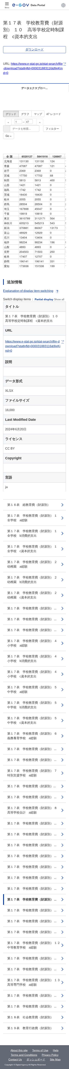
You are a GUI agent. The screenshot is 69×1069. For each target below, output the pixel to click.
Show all (59, 299)
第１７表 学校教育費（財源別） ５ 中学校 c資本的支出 (33, 720)
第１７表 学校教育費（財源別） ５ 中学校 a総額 (33, 689)
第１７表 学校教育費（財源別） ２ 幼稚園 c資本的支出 (33, 595)
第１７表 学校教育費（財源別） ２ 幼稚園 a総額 (33, 564)
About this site (19, 1050)
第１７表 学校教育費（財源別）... (31, 786)
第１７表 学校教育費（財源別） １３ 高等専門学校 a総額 (35, 982)
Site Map (55, 1059)
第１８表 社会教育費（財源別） (30, 1017)
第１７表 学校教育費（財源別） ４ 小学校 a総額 (33, 643)
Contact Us (15, 1059)
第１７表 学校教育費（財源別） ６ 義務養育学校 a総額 (33, 736)
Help (55, 1050)
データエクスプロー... (34, 88)
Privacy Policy (50, 1054)
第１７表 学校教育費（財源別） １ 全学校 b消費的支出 (33, 533)
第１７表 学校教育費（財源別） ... (31, 608)
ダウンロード (34, 49)
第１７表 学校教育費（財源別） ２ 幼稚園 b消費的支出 (33, 580)
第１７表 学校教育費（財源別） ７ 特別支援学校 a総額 (33, 773)
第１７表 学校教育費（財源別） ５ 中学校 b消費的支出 (33, 705)
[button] (63, 5)
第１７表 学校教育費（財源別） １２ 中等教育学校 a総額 (35, 945)
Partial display (44, 299)
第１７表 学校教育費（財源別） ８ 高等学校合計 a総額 (33, 810)
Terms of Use (40, 1050)
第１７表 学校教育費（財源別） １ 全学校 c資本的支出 (33, 549)
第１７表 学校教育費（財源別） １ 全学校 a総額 (33, 518)
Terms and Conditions (24, 1054)
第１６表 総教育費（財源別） (28, 504)
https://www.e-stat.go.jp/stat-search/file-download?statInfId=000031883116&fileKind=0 (33, 68)
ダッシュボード (35, 1059)
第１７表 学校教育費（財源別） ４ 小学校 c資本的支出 (33, 674)
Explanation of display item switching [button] (28, 290)
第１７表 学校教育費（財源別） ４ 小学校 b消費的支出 (33, 659)
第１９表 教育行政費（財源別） (30, 1028)
